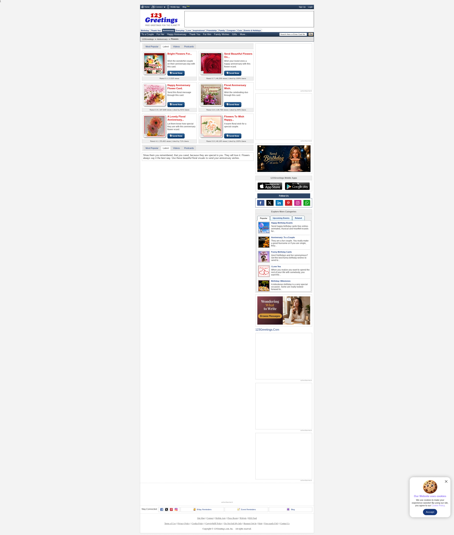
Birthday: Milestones (280, 281)
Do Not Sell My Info (233, 523)
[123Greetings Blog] (283, 310)
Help (260, 523)
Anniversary (168, 30)
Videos (176, 46)
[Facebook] (161, 509)
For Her (160, 34)
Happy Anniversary (176, 34)
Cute (239, 30)
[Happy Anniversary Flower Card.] (154, 94)
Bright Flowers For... (179, 53)
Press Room (233, 518)
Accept (430, 512)
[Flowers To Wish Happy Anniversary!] (211, 125)
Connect (159, 7)
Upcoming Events (281, 218)
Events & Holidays (252, 30)
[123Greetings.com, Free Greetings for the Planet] (162, 19)
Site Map (201, 518)
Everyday (180, 30)
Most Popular (152, 46)
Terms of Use (170, 523)
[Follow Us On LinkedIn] (279, 203)
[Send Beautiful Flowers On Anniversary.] (211, 63)
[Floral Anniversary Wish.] (211, 94)
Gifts (234, 34)
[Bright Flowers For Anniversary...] (154, 63)
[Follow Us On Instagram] (297, 203)
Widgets (243, 518)
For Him (207, 34)
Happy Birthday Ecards (282, 223)
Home (147, 7)
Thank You (156, 30)
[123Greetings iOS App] (269, 186)
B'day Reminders (204, 509)
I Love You (276, 266)
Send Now (177, 73)
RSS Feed (252, 518)
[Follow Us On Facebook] (260, 203)
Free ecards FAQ (271, 523)
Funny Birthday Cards (281, 252)
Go (310, 34)
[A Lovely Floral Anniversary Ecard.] (154, 125)
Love (188, 30)
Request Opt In (250, 523)
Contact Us (285, 523)
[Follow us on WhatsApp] (306, 203)
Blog (184, 7)
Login (310, 7)
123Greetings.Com (267, 329)
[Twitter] (166, 509)
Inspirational (199, 30)
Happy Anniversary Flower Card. (178, 87)
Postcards (189, 46)
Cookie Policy (198, 523)
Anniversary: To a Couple (283, 237)
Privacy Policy (184, 523)
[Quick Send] (145, 72)
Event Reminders (248, 509)
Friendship (212, 30)
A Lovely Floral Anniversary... (176, 118)
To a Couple (148, 34)
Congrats (231, 30)
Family (222, 30)
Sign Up (302, 7)
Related (298, 218)
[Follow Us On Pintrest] (288, 203)
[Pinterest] (171, 509)
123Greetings (148, 39)
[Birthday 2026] (284, 158)
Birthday (145, 30)
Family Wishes (221, 34)
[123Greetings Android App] (297, 186)
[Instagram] (176, 509)
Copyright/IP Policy (213, 523)
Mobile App (175, 7)
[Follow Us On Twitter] (269, 203)
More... (243, 34)
